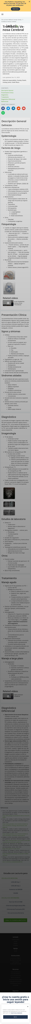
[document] (15, 512)
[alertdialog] (15, 5)
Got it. (15, 1017)
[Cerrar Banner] (29, 1)
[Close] (27, 1006)
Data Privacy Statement (16, 1013)
